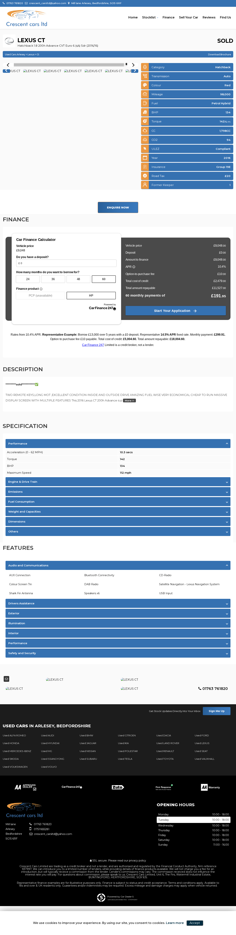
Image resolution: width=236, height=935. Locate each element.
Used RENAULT (165, 751)
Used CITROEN (127, 735)
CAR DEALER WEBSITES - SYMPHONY (122, 900)
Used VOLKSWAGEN (15, 766)
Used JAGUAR (88, 743)
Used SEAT (201, 751)
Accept (195, 923)
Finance (169, 17)
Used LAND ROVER (167, 743)
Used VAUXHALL (204, 758)
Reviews (209, 17)
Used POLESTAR (128, 751)
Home (133, 17)
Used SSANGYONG (52, 758)
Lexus (31, 54)
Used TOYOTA (164, 758)
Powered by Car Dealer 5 (120, 896)
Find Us (225, 17)
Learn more (175, 923)
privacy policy (137, 860)
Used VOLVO (49, 766)
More (128, 400)
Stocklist (149, 17)
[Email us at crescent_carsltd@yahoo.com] (6, 679)
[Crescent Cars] (27, 18)
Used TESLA (125, 758)
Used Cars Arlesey (15, 54)
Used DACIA (163, 735)
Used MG (46, 751)
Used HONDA (11, 743)
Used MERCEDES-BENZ (17, 751)
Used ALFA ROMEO (14, 735)
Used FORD (202, 735)
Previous (6, 71)
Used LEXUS (202, 743)
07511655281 (41, 829)
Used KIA (123, 743)
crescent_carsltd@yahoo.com (47, 3)
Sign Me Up (217, 711)
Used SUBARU (88, 758)
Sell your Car (188, 17)
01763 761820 (14, 3)
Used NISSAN (88, 751)
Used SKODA (11, 758)
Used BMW (86, 735)
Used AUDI (47, 735)
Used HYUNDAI (50, 743)
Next (135, 71)
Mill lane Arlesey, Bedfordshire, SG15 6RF (96, 3)
